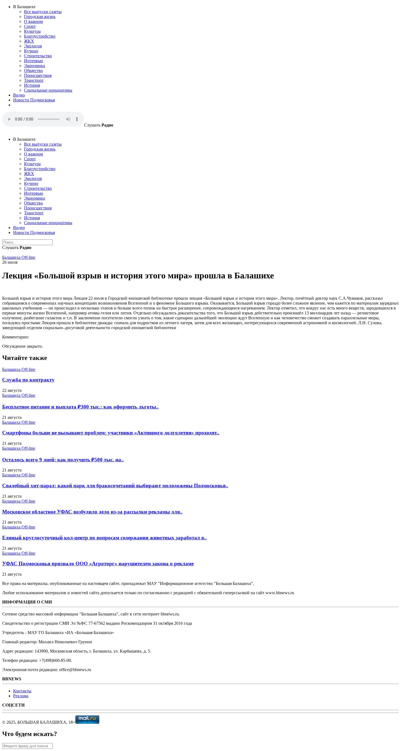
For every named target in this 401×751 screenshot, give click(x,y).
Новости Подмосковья (34, 100)
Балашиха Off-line (18, 257)
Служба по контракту (28, 380)
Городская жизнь (39, 16)
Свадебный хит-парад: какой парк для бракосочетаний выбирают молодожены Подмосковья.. (115, 485)
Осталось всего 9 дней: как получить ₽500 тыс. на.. (63, 459)
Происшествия (38, 75)
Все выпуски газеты (43, 11)
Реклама (20, 695)
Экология (33, 46)
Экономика (34, 65)
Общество (33, 70)
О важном (33, 21)
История (32, 85)
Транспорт (34, 80)
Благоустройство (39, 36)
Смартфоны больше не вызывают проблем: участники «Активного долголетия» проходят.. (110, 432)
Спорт (30, 26)
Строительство (38, 55)
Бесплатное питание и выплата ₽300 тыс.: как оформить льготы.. (80, 407)
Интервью (33, 60)
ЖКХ (29, 41)
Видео (19, 95)
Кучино (31, 51)
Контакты (22, 691)
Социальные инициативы (48, 90)
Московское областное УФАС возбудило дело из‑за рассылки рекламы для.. (92, 512)
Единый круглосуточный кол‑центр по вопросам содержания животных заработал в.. (104, 537)
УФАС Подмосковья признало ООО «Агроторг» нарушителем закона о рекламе (98, 563)
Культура (32, 31)
